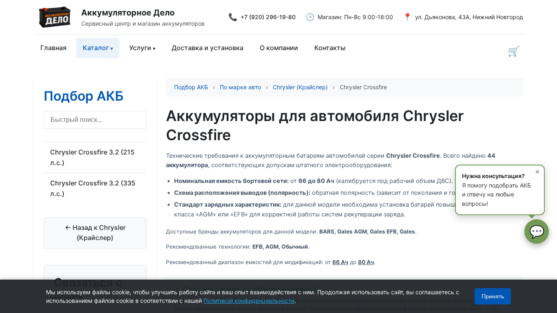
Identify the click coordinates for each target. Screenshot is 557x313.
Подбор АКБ (84, 96)
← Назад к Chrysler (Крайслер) (95, 232)
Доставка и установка (207, 48)
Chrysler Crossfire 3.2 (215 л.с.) (92, 157)
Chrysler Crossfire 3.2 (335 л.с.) (92, 188)
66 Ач (340, 262)
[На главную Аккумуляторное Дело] (57, 17)
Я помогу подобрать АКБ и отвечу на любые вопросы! (501, 187)
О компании (279, 48)
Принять (493, 296)
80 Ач (366, 262)
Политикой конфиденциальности (248, 300)
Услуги (140, 48)
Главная (53, 48)
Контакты (329, 48)
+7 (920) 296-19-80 (268, 16)
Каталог (96, 48)
